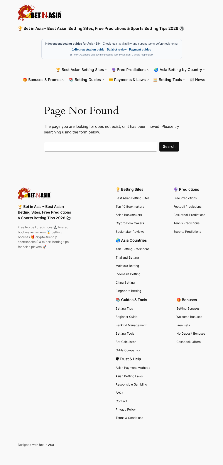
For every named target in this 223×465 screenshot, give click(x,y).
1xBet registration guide (88, 49)
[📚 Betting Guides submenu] (103, 80)
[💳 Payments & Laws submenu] (148, 80)
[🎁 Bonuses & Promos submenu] (63, 80)
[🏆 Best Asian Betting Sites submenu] (106, 69)
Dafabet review (117, 49)
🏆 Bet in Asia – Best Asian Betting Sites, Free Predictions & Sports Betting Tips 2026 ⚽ (101, 28)
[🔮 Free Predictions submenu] (148, 69)
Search (169, 146)
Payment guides (140, 49)
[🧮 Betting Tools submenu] (184, 80)
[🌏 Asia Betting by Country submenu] (204, 69)
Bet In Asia (46, 444)
